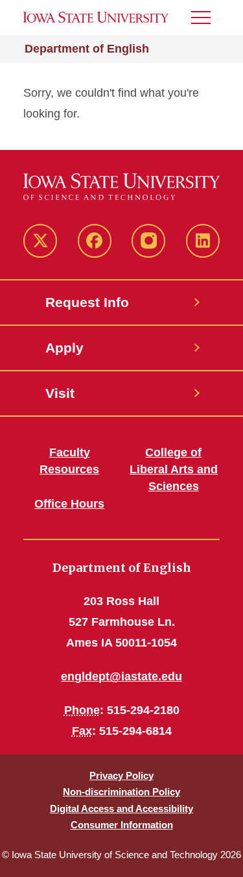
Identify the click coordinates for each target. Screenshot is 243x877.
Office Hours (69, 503)
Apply (64, 347)
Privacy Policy (121, 775)
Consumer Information (122, 824)
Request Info (87, 302)
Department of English (87, 48)
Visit (60, 393)
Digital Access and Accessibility (121, 808)
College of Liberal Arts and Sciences (174, 469)
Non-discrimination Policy (121, 791)
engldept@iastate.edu (121, 676)
